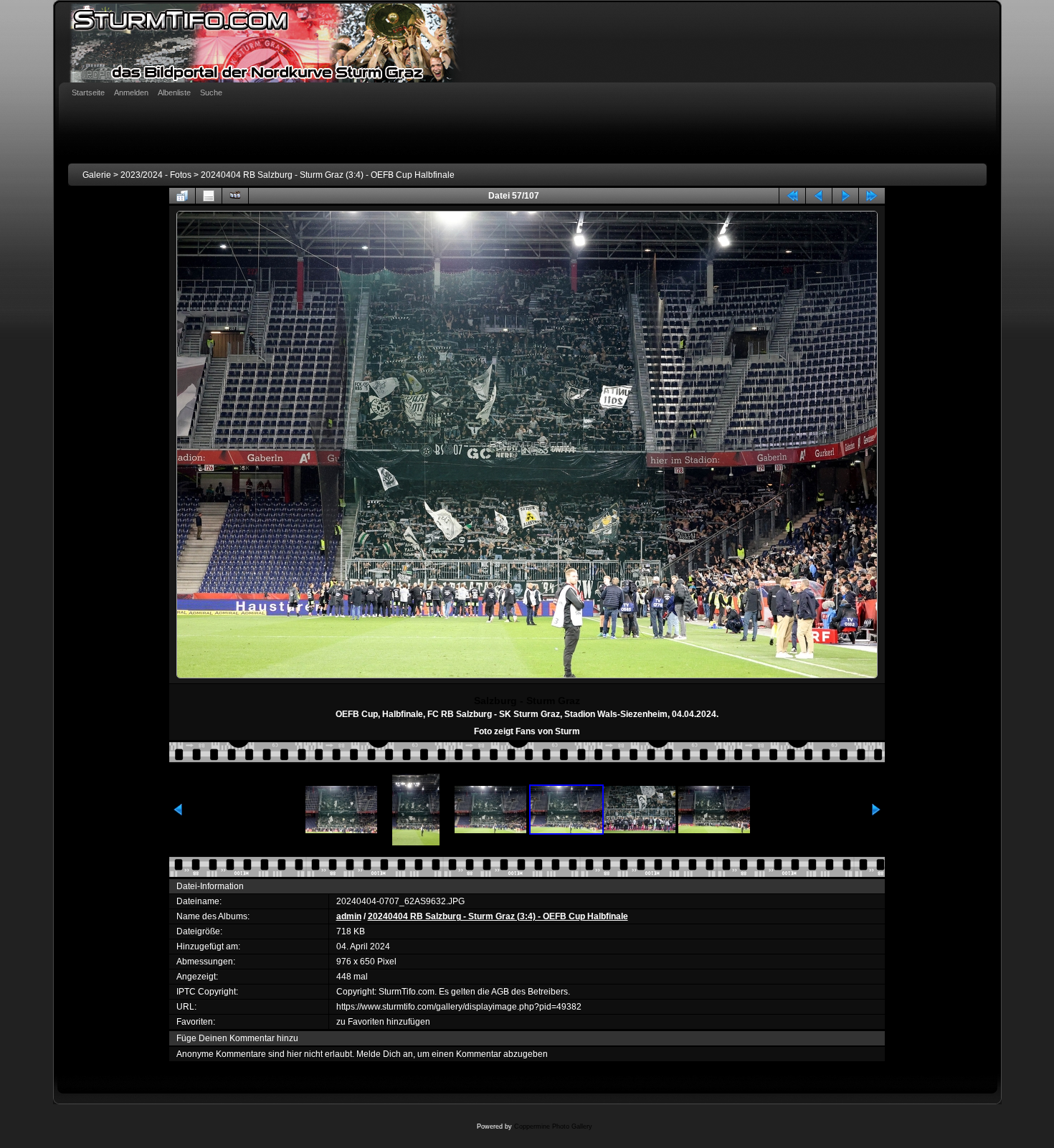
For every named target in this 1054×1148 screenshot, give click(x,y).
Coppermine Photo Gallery (553, 1126)
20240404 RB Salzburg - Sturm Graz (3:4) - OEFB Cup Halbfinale (328, 175)
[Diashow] (235, 196)
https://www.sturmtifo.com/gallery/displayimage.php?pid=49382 (458, 1007)
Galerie (96, 175)
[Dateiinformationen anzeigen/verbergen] (209, 196)
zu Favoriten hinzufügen (383, 1022)
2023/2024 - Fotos (155, 175)
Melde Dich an (384, 1054)
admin (348, 916)
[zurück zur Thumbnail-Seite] (182, 196)
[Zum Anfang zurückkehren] (792, 196)
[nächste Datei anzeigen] (845, 196)
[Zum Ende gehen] (872, 196)
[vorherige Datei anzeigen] (819, 196)
